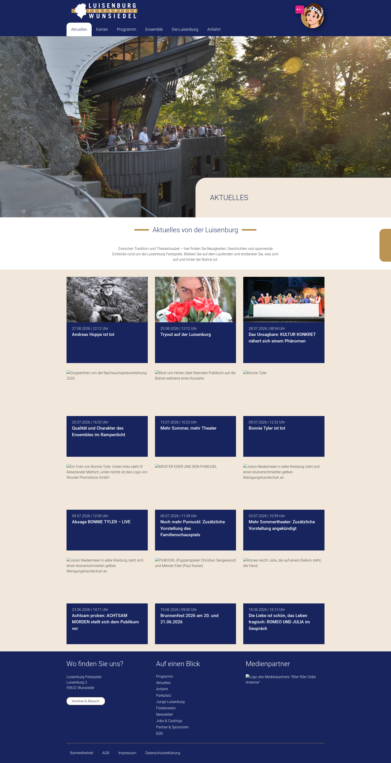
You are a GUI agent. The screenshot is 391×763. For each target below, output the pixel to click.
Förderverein (166, 708)
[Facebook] (69, 720)
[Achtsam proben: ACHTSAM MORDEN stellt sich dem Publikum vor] (107, 601)
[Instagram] (95, 721)
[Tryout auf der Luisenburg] (195, 320)
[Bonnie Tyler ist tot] (283, 413)
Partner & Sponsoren (172, 727)
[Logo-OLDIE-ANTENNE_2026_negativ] (285, 679)
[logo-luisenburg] (104, 11)
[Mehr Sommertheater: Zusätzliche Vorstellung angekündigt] (283, 507)
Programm (164, 676)
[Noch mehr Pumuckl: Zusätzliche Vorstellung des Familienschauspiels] (195, 507)
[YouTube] (82, 720)
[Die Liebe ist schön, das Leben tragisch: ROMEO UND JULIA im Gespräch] (283, 601)
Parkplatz (163, 695)
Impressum (127, 753)
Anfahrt (162, 689)
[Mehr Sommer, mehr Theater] (195, 413)
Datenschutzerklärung (162, 753)
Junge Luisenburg (170, 702)
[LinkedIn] (108, 720)
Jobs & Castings (169, 721)
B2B (159, 733)
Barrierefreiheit (81, 753)
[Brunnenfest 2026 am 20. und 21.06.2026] (195, 601)
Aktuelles (163, 683)
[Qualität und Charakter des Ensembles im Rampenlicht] (107, 413)
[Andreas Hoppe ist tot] (107, 320)
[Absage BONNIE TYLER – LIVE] (107, 507)
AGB (105, 753)
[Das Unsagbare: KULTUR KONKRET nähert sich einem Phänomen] (283, 320)
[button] (111, 29)
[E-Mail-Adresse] (121, 720)
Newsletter (164, 714)
